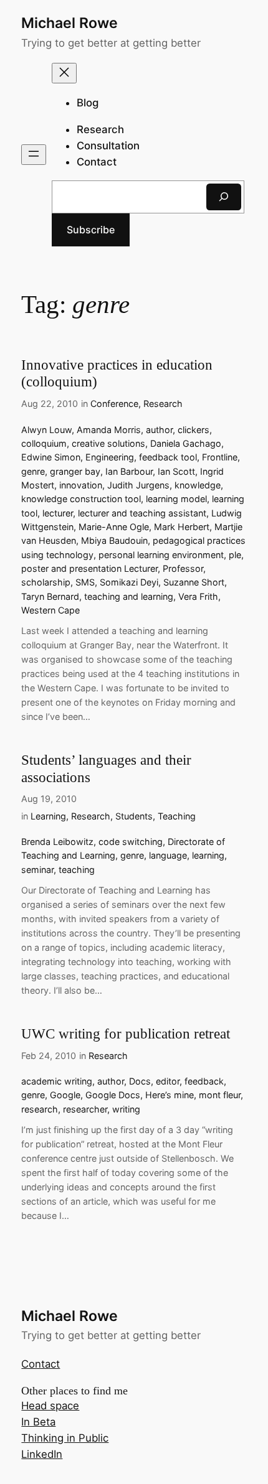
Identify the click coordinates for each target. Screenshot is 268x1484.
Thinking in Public (64, 1438)
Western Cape (50, 610)
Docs (140, 1081)
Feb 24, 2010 (48, 1055)
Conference (114, 403)
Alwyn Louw (46, 429)
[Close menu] (64, 73)
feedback (204, 1081)
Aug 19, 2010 (49, 798)
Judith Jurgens (138, 485)
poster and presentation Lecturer (89, 568)
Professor (183, 568)
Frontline (219, 457)
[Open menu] (33, 154)
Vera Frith (198, 596)
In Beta (38, 1422)
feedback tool (168, 457)
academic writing (56, 1081)
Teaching (177, 816)
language (168, 855)
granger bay (75, 471)
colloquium (44, 443)
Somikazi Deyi (129, 582)
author (159, 429)
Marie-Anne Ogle (114, 526)
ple (235, 554)
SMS (85, 582)
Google (65, 1095)
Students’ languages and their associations (106, 768)
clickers (193, 429)
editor (167, 1081)
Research (163, 403)
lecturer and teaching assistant (142, 513)
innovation (80, 485)
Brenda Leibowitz (57, 841)
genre (33, 471)
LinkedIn (41, 1454)
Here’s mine (169, 1095)
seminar (37, 869)
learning (208, 855)
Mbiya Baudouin (114, 540)
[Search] (223, 197)
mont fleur (220, 1095)
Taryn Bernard (50, 596)
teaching (77, 869)
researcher (85, 1109)
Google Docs (112, 1095)
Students (134, 816)
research (39, 1109)
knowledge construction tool (81, 498)
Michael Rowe (69, 23)
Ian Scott (176, 471)
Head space (50, 1405)
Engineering (109, 457)
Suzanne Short (193, 582)
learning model (176, 498)
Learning (48, 816)
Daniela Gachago (185, 443)
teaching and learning (128, 596)
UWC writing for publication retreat (125, 1033)
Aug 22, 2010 (49, 403)
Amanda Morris (109, 429)
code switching (130, 841)
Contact (40, 1364)
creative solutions (108, 443)
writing (126, 1109)
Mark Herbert (181, 526)
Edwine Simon (50, 457)
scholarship (45, 582)
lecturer (57, 513)
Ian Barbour (129, 471)
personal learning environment (161, 554)
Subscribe (91, 229)
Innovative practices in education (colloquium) (117, 373)
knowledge (198, 485)
